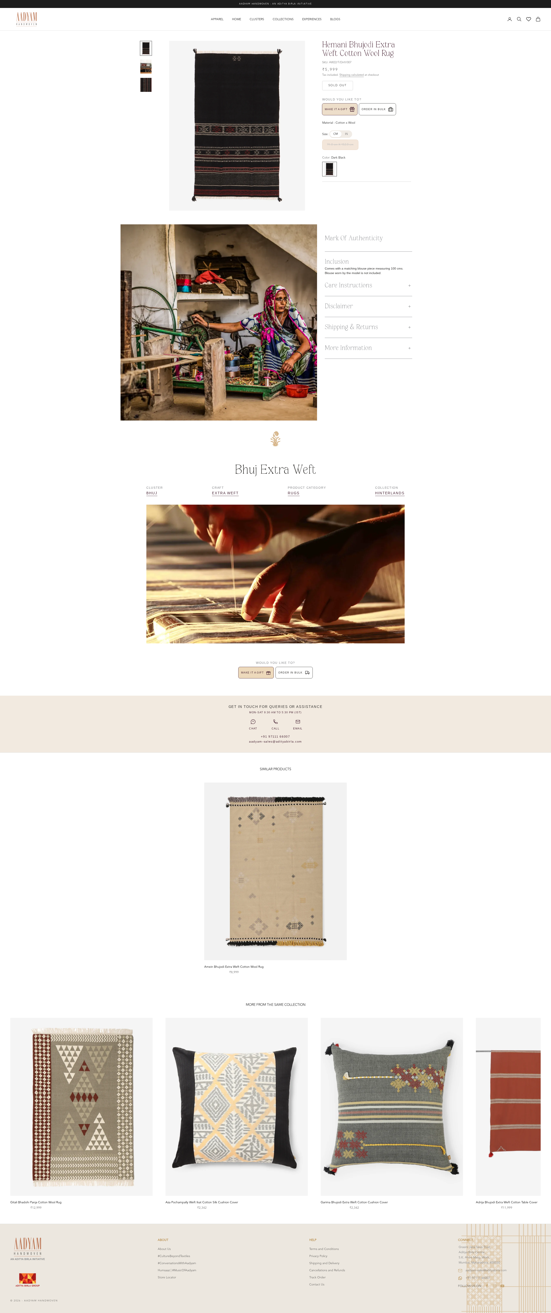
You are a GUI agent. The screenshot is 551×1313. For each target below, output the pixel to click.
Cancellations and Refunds (327, 1270)
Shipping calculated (351, 75)
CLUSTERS (257, 19)
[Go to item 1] (146, 48)
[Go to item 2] (146, 66)
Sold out (337, 85)
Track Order (317, 1277)
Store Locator (167, 1277)
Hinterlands (390, 493)
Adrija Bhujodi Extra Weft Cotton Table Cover (506, 1202)
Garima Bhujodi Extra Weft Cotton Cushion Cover (354, 1202)
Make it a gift (336, 109)
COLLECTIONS (283, 19)
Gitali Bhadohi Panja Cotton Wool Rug (36, 1202)
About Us (164, 1249)
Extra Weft (225, 493)
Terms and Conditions (324, 1249)
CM (335, 134)
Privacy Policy (318, 1256)
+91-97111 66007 (478, 1278)
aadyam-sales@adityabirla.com (275, 741)
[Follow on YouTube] (502, 1286)
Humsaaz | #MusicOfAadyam (177, 1270)
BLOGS (335, 19)
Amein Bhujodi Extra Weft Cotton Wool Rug (234, 967)
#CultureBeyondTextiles (174, 1256)
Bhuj (151, 493)
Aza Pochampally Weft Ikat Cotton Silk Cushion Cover (202, 1202)
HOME (236, 19)
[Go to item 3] (146, 84)
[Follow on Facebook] (487, 1286)
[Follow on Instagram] (494, 1286)
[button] (368, 285)
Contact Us (316, 1284)
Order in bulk (374, 109)
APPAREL (217, 19)
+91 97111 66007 (275, 736)
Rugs (294, 493)
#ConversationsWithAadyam (177, 1263)
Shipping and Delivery (324, 1263)
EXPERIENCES (312, 19)
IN (346, 134)
